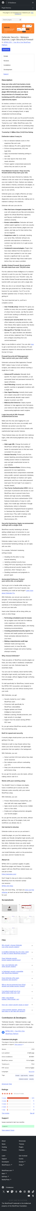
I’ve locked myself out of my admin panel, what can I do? (11, 992)
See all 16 (31, 1071)
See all (32, 1113)
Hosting (4, 1147)
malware (31, 1075)
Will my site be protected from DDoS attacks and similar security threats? (14, 985)
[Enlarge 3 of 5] (15, 917)
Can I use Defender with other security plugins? (9, 965)
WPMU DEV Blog (7, 886)
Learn (3, 1156)
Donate (22, 1162)
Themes (21, 1144)
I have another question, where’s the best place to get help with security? (13, 1010)
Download (6, 49)
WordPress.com (8, 1170)
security (31, 1079)
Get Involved (23, 1156)
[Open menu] (33, 2)
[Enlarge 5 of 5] (15, 928)
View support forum (8, 1130)
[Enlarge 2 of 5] (32, 905)
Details (6, 56)
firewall (17, 1075)
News (3, 1144)
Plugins (21, 1147)
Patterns (21, 1150)
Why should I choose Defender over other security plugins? (12, 946)
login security (24, 1075)
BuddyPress (6, 1179)
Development (8, 69)
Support (6, 74)
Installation (7, 65)
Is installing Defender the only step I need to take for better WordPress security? (15, 952)
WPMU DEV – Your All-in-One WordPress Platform (15, 1032)
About (4, 1141)
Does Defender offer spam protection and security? (10, 978)
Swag (21, 1165)
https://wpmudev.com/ (9, 874)
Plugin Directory (6, 8)
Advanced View (7, 1084)
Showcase (22, 1141)
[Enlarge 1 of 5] (15, 905)
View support (18, 1044)
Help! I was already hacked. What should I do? (10, 998)
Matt (4, 1173)
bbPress (5, 1176)
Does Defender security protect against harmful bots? (11, 959)
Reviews (6, 61)
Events (21, 1159)
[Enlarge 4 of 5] (32, 917)
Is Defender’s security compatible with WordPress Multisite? (12, 972)
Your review (5, 1113)
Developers (5, 1162)
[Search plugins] (20, 19)
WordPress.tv (7, 1165)
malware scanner (23, 1079)
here (32, 344)
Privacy (4, 1150)
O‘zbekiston (9, 1187)
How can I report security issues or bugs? (15, 1005)
